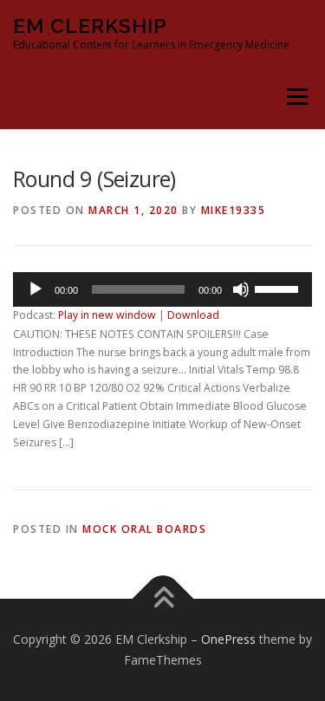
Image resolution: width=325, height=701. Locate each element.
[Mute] (241, 289)
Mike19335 (233, 210)
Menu (296, 96)
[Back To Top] (162, 599)
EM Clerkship (90, 25)
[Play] (35, 289)
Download (193, 315)
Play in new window (107, 315)
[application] (162, 289)
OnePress (228, 639)
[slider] (279, 287)
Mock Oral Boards (144, 529)
